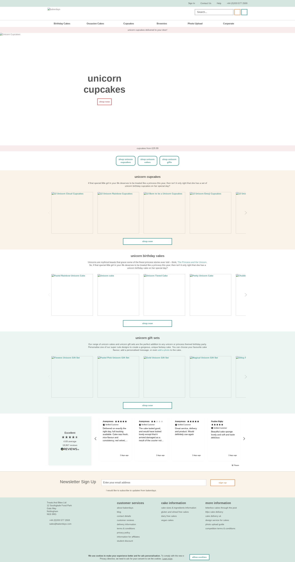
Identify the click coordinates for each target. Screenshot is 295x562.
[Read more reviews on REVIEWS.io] (70, 449)
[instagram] (65, 533)
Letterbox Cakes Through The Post (221, 508)
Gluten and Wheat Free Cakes (175, 512)
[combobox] (214, 12)
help (219, 3)
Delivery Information (126, 524)
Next (245, 212)
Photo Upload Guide (214, 524)
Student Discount (125, 541)
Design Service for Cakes (217, 520)
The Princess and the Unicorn (192, 262)
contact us (206, 3)
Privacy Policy (123, 532)
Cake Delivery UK (213, 516)
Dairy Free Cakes (169, 516)
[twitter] (54, 533)
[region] (169, 438)
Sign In (191, 3)
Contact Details (124, 516)
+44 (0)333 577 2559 (237, 3)
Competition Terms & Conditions (220, 528)
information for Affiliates (128, 536)
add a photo (164, 350)
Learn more (167, 559)
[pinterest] (59, 533)
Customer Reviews (125, 520)
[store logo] (79, 13)
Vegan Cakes (167, 520)
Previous (49, 212)
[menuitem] (64, 23)
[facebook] (48, 533)
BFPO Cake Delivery (214, 512)
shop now (147, 241)
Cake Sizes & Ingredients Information (178, 508)
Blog (119, 512)
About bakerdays (125, 508)
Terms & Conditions (126, 528)
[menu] (147, 23)
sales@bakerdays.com (60, 524)
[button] (95, 438)
